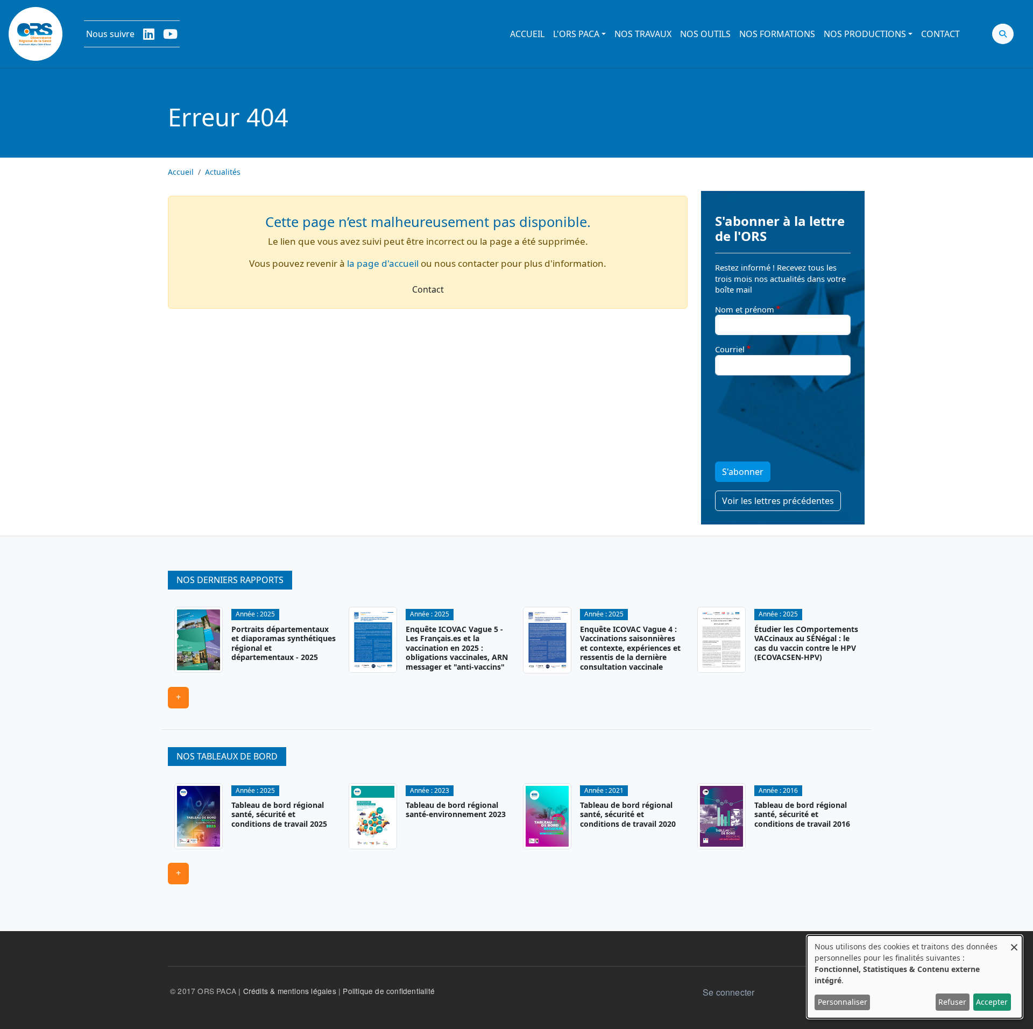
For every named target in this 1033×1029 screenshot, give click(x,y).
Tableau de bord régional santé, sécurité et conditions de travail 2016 (802, 814)
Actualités (222, 172)
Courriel (730, 349)
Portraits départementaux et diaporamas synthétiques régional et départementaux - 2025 (283, 643)
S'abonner (742, 472)
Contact (940, 34)
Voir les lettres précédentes (778, 501)
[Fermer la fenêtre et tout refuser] (1014, 942)
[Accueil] (35, 33)
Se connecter (728, 992)
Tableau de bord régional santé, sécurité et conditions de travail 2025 (279, 814)
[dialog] (914, 976)
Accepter (992, 1002)
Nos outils (705, 34)
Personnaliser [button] (842, 1002)
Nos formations (777, 34)
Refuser (952, 1002)
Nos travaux (642, 34)
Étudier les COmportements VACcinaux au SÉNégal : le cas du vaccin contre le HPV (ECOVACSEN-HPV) (806, 643)
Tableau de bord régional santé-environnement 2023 (456, 810)
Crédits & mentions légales (289, 990)
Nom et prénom (744, 309)
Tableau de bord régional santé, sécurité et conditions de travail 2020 (628, 814)
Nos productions (865, 34)
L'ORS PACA (576, 34)
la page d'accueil (383, 263)
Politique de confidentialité (389, 990)
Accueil (527, 34)
